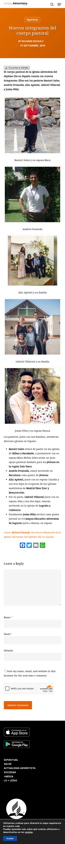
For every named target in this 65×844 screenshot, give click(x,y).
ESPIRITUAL (11, 760)
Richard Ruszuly (33, 41)
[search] (52, 4)
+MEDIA (8, 776)
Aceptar (10, 838)
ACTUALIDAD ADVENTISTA (20, 768)
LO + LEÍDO (10, 780)
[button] (59, 4)
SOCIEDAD (10, 772)
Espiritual (32, 19)
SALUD (8, 764)
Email (8, 634)
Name (8, 617)
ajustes (29, 832)
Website (8, 650)
